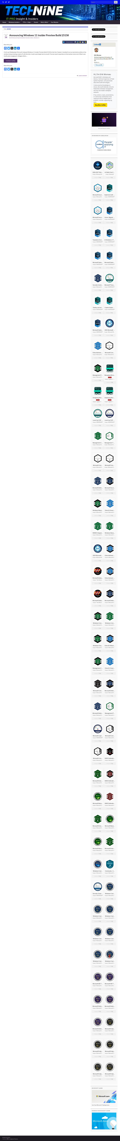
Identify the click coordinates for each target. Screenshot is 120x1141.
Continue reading (10, 60)
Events (36, 22)
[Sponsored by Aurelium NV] (104, 145)
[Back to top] (116, 1137)
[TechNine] (6, 2)
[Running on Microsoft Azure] (104, 1121)
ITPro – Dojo (27, 22)
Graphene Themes (14, 1139)
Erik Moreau (13, 37)
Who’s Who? (44, 22)
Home (4, 22)
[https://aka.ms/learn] (104, 1096)
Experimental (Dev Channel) (23, 37)
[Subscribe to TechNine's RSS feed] (3, 2)
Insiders (31, 37)
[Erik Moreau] (9, 2)
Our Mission (54, 22)
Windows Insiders (14, 22)
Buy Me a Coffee (100, 105)
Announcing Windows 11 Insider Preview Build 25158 (39, 35)
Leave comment (83, 75)
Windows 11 (36, 37)
